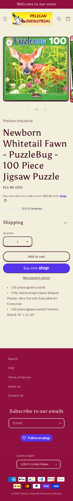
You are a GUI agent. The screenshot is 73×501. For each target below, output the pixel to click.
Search (13, 358)
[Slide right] (45, 109)
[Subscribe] (59, 423)
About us (14, 386)
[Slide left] (27, 109)
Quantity (8, 233)
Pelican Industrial (29, 493)
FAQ (11, 368)
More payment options (36, 277)
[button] (5, 18)
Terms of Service (19, 377)
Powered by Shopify (51, 493)
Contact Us (15, 395)
